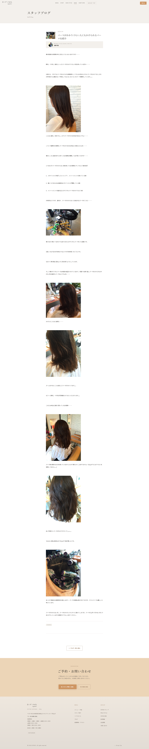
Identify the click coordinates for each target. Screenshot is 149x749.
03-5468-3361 (84, 687)
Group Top (91, 3)
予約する (143, 3)
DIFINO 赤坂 (104, 716)
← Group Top (118, 745)
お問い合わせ (104, 725)
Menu (57, 3)
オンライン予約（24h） (67, 687)
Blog (75, 3)
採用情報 (103, 719)
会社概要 (103, 722)
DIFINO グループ (105, 710)
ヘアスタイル (49, 624)
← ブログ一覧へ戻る (74, 648)
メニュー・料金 (78, 710)
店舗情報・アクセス (79, 722)
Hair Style (69, 3)
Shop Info (82, 3)
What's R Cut (104, 713)
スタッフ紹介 (77, 713)
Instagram (31, 733)
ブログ (76, 719)
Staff (62, 3)
